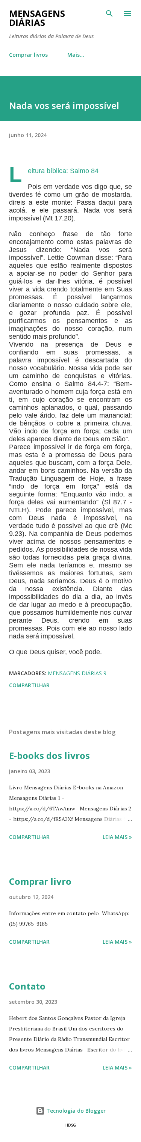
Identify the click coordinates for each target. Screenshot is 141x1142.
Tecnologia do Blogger (75, 1110)
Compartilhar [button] (29, 685)
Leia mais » (117, 836)
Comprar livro (40, 881)
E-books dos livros (49, 755)
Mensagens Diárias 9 (77, 673)
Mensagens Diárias (37, 18)
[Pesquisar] (109, 13)
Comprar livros (28, 54)
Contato (27, 986)
